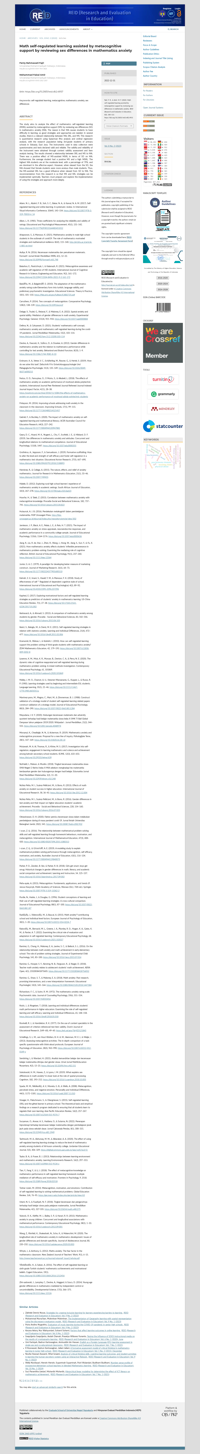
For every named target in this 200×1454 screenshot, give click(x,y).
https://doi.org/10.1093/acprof (49, 305)
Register (167, 8)
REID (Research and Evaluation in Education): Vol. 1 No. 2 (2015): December (87, 1351)
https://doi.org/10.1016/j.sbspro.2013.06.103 (39, 621)
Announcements (69, 29)
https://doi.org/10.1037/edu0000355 (59, 446)
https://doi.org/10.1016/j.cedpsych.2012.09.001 (41, 1227)
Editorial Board (149, 36)
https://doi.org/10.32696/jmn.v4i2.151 (58, 1066)
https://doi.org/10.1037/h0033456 (35, 999)
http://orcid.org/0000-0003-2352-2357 (33, 81)
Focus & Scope (150, 45)
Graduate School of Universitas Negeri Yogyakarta (71, 1410)
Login (178, 8)
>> (41, 1381)
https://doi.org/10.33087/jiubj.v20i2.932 (64, 824)
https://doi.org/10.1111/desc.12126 (35, 1293)
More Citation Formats (117, 126)
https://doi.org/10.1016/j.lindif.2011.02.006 (43, 635)
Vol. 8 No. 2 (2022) (48, 38)
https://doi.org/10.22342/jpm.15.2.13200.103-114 (42, 337)
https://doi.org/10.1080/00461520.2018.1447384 (69, 985)
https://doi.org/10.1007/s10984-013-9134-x (39, 1164)
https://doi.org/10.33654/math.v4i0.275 (63, 1209)
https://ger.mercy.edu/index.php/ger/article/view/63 (61, 1195)
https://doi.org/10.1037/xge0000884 (71, 319)
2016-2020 (163, 278)
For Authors (148, 95)
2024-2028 (163, 289)
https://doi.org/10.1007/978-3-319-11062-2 (39, 891)
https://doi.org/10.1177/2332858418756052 (69, 971)
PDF (107, 63)
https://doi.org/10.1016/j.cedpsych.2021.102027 (41, 940)
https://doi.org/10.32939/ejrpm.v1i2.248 (37, 779)
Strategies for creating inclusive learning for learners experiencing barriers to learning (84, 1313)
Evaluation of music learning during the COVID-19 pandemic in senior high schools (85, 1325)
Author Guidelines (151, 50)
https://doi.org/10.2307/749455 (33, 477)
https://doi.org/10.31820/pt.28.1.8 (49, 740)
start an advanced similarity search (47, 1387)
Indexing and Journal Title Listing (158, 58)
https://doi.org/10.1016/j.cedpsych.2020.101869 (41, 673)
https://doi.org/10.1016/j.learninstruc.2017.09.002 (42, 877)
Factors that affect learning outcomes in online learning (95, 1331)
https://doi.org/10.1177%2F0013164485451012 (41, 228)
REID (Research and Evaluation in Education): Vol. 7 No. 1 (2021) (93, 1345)
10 (36, 1381)
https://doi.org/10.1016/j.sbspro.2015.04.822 (44, 505)
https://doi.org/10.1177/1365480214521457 (39, 411)
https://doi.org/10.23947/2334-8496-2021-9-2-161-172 (44, 277)
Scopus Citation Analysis (154, 67)
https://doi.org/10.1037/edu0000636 (65, 536)
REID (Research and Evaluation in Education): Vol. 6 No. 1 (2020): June (91, 1339)
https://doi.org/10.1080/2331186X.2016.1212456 (42, 1276)
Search (174, 29)
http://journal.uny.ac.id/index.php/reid (117, 285)
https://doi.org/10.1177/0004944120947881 (39, 428)
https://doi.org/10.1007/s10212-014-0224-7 (51, 922)
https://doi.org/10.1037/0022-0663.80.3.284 (54, 709)
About (87, 29)
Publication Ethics (151, 54)
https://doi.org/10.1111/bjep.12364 (35, 558)
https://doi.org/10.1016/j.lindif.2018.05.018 (38, 1017)
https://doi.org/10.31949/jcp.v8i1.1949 (36, 1132)
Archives (50, 29)
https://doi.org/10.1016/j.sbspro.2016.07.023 (39, 810)
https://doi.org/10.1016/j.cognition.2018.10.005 (64, 1080)
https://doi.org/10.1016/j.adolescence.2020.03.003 (51, 1245)
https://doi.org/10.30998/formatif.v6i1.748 (38, 260)
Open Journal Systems (153, 108)
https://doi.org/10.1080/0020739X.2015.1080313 (46, 842)
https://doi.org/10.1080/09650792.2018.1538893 (41, 463)
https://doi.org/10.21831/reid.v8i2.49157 (44, 91)
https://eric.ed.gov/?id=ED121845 (71, 1031)
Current (35, 29)
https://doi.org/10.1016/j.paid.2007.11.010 (56, 1094)
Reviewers (147, 41)
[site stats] (23, 1439)
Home (22, 29)
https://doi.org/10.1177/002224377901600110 (40, 572)
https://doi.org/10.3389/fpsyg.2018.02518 (38, 1182)
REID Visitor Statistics (39, 1439)
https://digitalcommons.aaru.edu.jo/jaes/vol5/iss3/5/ (64, 1150)
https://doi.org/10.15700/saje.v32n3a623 (52, 491)
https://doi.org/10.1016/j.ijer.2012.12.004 (68, 793)
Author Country (150, 76)
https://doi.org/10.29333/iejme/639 (35, 758)
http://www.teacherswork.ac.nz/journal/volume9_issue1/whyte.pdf (49, 1258)
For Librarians (148, 100)
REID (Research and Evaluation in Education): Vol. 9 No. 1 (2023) (92, 1322)
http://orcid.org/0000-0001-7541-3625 (33, 69)
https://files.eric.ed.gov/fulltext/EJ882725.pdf (54, 295)
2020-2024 (163, 284)
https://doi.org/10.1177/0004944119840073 (39, 859)
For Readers (148, 91)
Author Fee (148, 72)
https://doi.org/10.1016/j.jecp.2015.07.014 (62, 957)
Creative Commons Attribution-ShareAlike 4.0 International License (117, 292)
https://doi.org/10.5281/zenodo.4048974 (42, 726)
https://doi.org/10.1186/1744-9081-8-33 (37, 354)
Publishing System (151, 63)
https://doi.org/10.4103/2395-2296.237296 (39, 589)
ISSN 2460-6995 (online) (30, 1434)
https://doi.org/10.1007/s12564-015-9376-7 (39, 1115)
